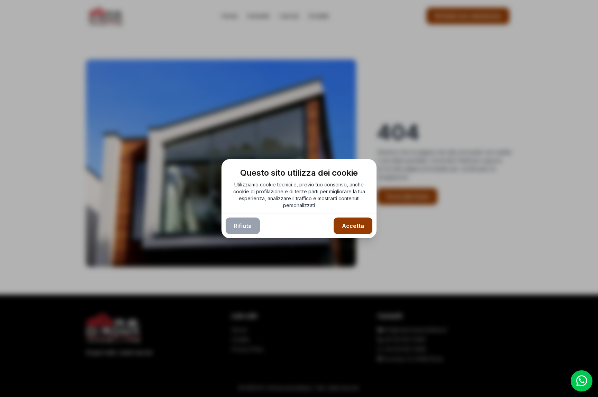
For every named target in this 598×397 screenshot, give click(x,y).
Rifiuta (243, 225)
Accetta (353, 225)
